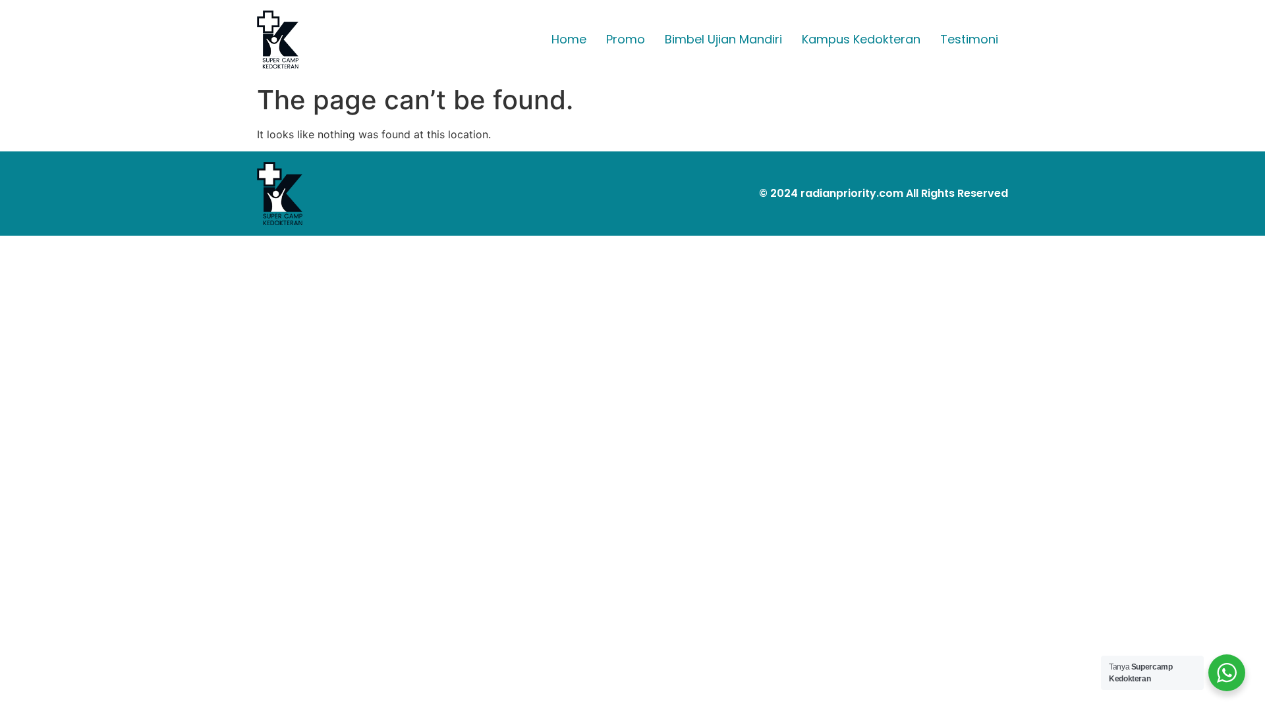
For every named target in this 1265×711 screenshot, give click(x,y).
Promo (625, 39)
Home (568, 39)
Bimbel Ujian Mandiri (723, 39)
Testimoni (969, 39)
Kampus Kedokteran (861, 39)
